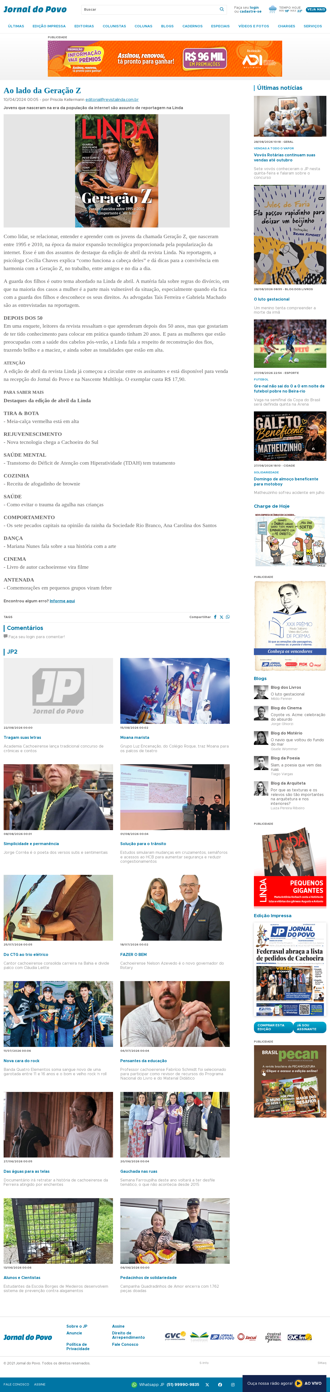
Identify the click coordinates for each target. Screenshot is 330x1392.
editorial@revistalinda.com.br (112, 100)
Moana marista (134, 738)
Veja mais (316, 9)
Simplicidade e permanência (31, 844)
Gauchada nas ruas (138, 1171)
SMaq (322, 1363)
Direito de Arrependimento (128, 1335)
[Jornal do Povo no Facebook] (221, 1385)
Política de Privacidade (78, 1347)
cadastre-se (251, 11)
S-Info (204, 1363)
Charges (286, 26)
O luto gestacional (271, 299)
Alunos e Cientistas (22, 1278)
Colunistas (114, 26)
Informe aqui (62, 601)
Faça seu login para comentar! (36, 637)
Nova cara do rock (21, 1061)
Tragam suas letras (22, 738)
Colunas (143, 26)
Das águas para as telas (27, 1171)
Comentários (25, 628)
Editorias (84, 26)
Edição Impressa (49, 26)
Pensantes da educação (143, 1061)
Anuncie (74, 1333)
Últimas (16, 26)
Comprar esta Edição (271, 1027)
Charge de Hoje (272, 506)
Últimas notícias (279, 88)
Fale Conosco (125, 1345)
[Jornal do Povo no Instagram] (234, 1385)
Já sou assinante (306, 1027)
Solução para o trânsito (143, 844)
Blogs (167, 26)
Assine (118, 1326)
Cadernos (192, 26)
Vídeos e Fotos (253, 26)
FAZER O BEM (133, 955)
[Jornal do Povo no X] (208, 1385)
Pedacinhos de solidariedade (148, 1278)
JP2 (12, 652)
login (254, 7)
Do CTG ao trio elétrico (26, 955)
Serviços (313, 26)
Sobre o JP (76, 1326)
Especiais (220, 26)
